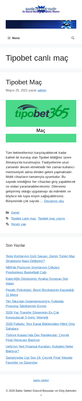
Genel (15, 212)
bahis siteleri (41, 380)
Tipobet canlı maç (23, 218)
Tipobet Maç (24, 82)
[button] (73, 38)
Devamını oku (54, 201)
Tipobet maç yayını (51, 218)
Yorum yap (18, 224)
